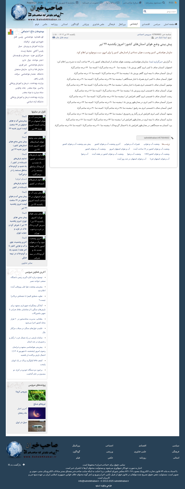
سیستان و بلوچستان (21, 55)
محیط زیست (26, 51)
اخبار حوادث (37, 60)
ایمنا (165, 37)
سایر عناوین (26, 263)
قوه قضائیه (38, 37)
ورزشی (85, 24)
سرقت (17, 74)
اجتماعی (134, 24)
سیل (20, 46)
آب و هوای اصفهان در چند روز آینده (131, 159)
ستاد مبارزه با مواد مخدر (32, 92)
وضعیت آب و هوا (134, 154)
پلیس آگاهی (38, 51)
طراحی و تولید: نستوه (104, 486)
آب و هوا (84, 154)
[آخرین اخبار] (32, 452)
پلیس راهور (38, 78)
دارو (24, 60)
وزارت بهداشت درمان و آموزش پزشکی (26, 97)
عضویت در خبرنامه (90, 2)
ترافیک (27, 42)
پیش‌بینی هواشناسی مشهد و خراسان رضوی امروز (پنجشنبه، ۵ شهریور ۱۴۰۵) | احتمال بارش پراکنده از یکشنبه (29, 351)
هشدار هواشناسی (28, 74)
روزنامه (54, 24)
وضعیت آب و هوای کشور (95, 149)
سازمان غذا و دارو (35, 69)
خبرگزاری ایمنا (156, 61)
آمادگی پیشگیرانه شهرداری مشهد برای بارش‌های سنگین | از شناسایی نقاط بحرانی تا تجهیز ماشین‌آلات (27, 309)
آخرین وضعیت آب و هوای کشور (107, 144)
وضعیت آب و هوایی (151, 144)
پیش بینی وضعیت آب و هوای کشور (76, 144)
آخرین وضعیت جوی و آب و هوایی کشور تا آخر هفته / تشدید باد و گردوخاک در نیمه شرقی (18, 250)
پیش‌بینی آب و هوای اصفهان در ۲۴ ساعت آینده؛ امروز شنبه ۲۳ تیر (18, 126)
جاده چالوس (20, 88)
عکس (44, 24)
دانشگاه (40, 74)
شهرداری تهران (37, 42)
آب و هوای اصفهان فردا (159, 159)
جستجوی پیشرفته (154, 2)
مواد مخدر (31, 88)
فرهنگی (111, 24)
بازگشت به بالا (14, 465)
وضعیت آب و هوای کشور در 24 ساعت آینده (151, 149)
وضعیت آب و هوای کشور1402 (157, 154)
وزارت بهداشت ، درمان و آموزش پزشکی (26, 83)
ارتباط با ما (111, 2)
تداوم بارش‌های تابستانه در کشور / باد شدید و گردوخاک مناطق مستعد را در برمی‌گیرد (18, 166)
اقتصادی (146, 24)
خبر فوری (23, 65)
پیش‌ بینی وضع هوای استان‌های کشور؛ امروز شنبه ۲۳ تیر (18, 145)
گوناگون (75, 24)
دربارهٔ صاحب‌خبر (130, 2)
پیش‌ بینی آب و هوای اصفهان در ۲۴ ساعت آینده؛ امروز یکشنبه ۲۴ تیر (18, 202)
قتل (15, 37)
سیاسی (156, 24)
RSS (171, 2)
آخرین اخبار (22, 408)
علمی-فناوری (98, 24)
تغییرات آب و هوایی (132, 144)
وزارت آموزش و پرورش (33, 46)
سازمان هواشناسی (36, 65)
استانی (64, 24)
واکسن (40, 88)
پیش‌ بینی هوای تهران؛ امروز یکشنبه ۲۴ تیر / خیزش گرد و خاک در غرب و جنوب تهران (18, 225)
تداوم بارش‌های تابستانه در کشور (19, 185)
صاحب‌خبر (39, 12)
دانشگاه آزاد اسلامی (35, 102)
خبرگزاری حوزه (37, 55)
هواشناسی (28, 37)
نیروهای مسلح (40, 404)
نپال (29, 60)
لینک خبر (158, 37)
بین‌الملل (122, 24)
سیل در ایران (21, 422)
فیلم (37, 24)
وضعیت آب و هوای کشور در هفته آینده (107, 154)
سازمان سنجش (20, 69)
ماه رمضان (22, 413)
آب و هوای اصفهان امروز (119, 149)
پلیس (20, 37)
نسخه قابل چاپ (61, 37)
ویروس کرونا (21, 392)
